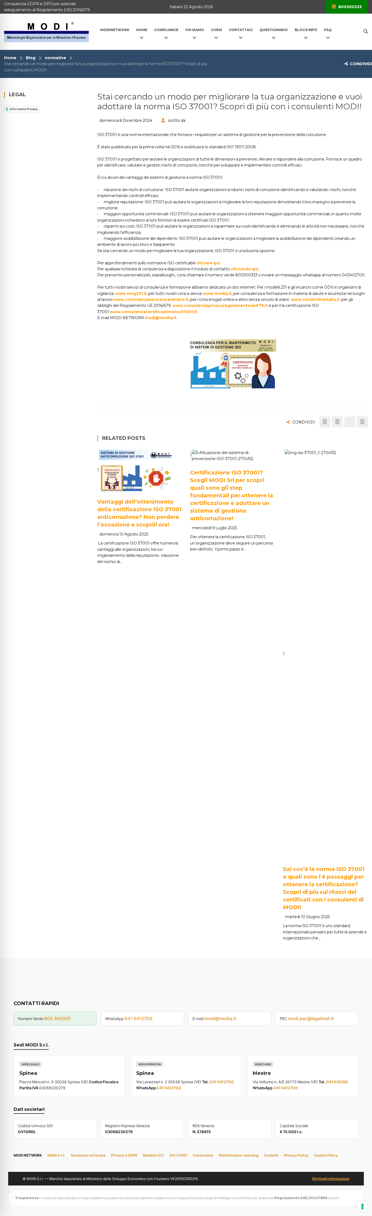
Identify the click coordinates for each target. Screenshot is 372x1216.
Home (10, 57)
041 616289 (337, 1081)
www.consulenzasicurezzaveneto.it (151, 299)
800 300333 (57, 1018)
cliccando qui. (245, 269)
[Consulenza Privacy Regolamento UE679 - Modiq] (46, 31)
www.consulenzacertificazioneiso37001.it (153, 311)
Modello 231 (153, 1155)
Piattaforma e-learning (238, 1155)
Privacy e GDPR (124, 1155)
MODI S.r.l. (56, 1155)
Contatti (271, 1155)
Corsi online (203, 1155)
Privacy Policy (296, 1155)
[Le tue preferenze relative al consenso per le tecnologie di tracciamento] (362, 1206)
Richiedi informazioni (330, 1178)
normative (55, 57)
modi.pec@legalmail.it (311, 1018)
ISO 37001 (178, 1155)
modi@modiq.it (160, 317)
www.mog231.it (131, 293)
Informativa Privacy (24, 109)
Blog (30, 57)
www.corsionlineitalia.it (315, 299)
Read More (122, 484)
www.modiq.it (217, 293)
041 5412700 (138, 1018)
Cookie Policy (326, 1155)
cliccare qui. (208, 263)
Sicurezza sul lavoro (88, 1155)
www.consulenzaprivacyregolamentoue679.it (220, 305)
